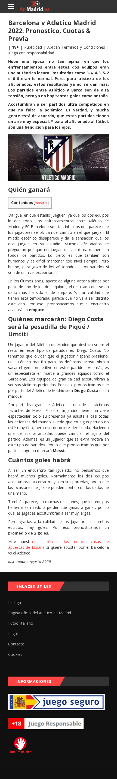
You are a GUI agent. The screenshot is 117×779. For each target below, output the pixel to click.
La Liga (14, 602)
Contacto (16, 644)
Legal (13, 633)
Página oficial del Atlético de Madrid (39, 612)
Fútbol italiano (20, 623)
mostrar (41, 202)
